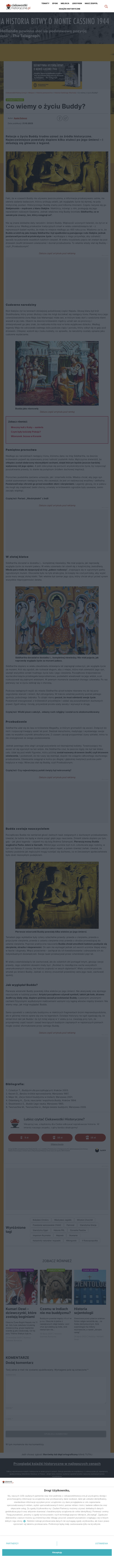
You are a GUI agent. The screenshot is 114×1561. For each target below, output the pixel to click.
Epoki (55, 3)
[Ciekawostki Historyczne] (20, 6)
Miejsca (65, 3)
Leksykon (77, 3)
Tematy (45, 3)
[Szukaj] (106, 6)
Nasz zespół (91, 3)
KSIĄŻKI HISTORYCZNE (69, 9)
